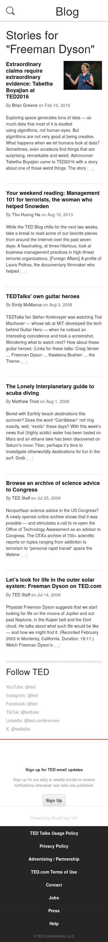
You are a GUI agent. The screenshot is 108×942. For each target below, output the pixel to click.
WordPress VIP (65, 818)
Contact (54, 885)
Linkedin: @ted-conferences (32, 720)
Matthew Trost (25, 401)
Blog (54, 10)
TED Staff (21, 498)
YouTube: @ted (20, 687)
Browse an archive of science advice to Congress (53, 486)
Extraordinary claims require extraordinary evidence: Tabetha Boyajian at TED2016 (29, 80)
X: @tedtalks (18, 729)
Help (54, 923)
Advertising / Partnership (54, 859)
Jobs (54, 898)
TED (54, 753)
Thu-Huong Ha (26, 214)
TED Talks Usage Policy (54, 833)
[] (90, 168)
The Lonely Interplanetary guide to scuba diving (50, 389)
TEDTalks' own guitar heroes (43, 296)
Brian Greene (25, 105)
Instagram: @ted (22, 695)
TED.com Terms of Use (54, 872)
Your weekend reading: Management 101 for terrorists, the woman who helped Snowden (53, 199)
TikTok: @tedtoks (22, 712)
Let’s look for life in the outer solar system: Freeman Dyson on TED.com (53, 583)
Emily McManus (27, 304)
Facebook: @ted (22, 704)
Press (54, 910)
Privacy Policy (54, 846)
